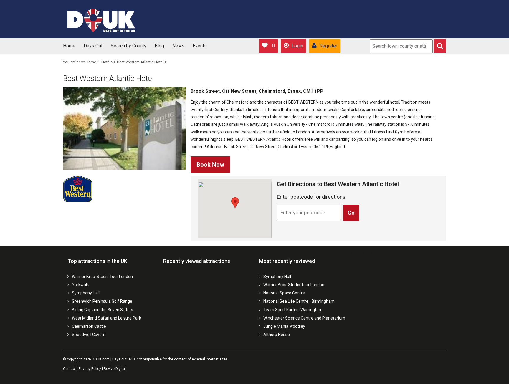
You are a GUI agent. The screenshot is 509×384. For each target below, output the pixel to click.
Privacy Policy (90, 369)
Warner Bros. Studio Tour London (102, 276)
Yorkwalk (80, 284)
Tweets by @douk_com (372, 253)
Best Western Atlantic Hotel (140, 62)
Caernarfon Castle (89, 326)
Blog (159, 46)
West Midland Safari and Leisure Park (106, 318)
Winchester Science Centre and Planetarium (304, 318)
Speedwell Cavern (88, 334)
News (178, 46)
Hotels (107, 62)
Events (200, 46)
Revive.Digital (115, 369)
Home (69, 46)
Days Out (93, 46)
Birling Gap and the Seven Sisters (102, 309)
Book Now (210, 164)
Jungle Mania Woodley (284, 326)
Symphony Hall (86, 293)
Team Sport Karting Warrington (292, 309)
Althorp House (276, 334)
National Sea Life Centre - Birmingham (299, 301)
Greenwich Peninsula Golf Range (102, 301)
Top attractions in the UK (97, 261)
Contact (69, 369)
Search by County (128, 46)
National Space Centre (284, 293)
